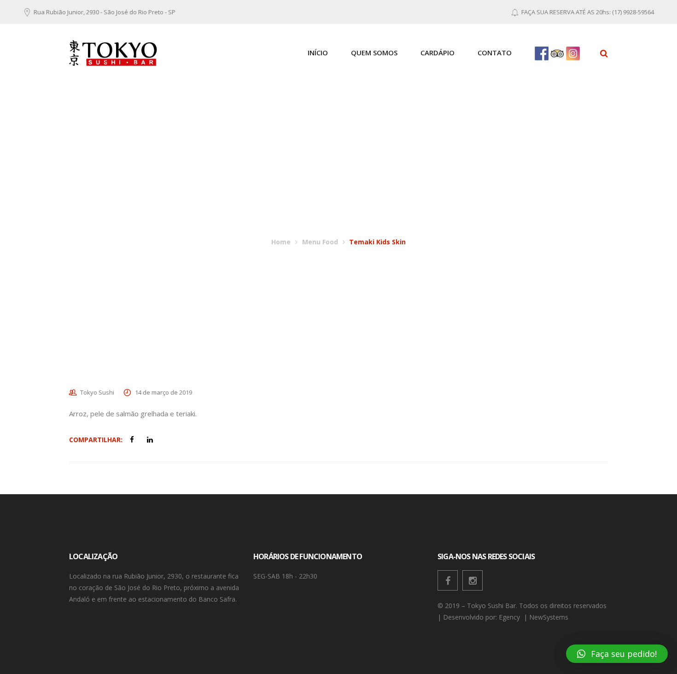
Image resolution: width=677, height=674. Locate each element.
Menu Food (320, 241)
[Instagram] (472, 580)
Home (281, 241)
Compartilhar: (96, 439)
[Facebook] (448, 580)
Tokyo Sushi (97, 392)
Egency (510, 617)
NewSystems (549, 617)
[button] (617, 653)
